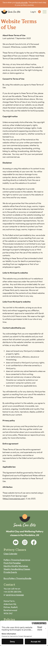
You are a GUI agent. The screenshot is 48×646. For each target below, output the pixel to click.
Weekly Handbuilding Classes (17, 569)
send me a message (15, 594)
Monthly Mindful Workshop (16, 566)
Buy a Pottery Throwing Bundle (17, 578)
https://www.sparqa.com (13, 498)
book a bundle (22, 2)
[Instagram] (25, 542)
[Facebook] (33, 542)
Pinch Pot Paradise (12, 563)
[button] (39, 11)
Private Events (10, 572)
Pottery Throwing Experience (17, 559)
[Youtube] (15, 542)
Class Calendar (10, 553)
